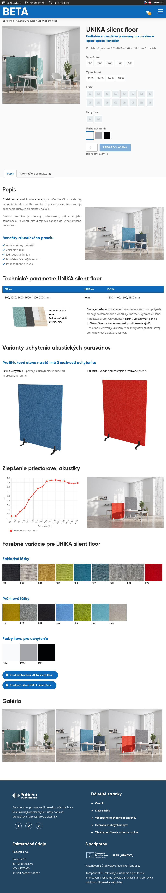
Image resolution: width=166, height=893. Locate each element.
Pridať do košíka (115, 147)
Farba (89, 87)
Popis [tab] (10, 173)
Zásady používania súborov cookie (116, 832)
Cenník (99, 803)
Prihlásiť (159, 2)
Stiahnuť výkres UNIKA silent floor (30, 685)
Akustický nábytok (25, 20)
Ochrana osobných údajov (111, 825)
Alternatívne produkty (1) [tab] (35, 173)
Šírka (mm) (93, 57)
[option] (90, 63)
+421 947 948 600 (61, 3)
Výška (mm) (93, 72)
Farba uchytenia (96, 128)
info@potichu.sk (14, 3)
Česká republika (145, 2)
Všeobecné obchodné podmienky (115, 817)
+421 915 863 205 (37, 3)
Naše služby (102, 810)
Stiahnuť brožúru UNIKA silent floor (31, 675)
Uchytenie (92, 112)
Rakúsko (149, 2)
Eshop (10, 20)
